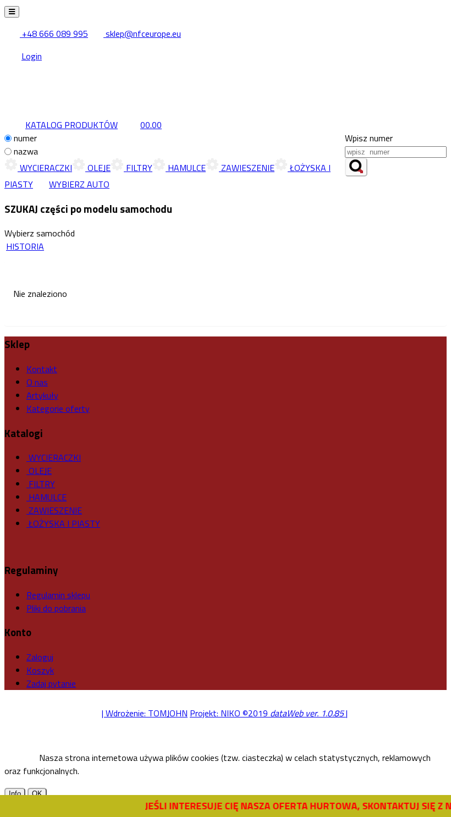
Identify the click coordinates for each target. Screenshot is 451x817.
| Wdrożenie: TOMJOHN (145, 713)
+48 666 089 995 (54, 33)
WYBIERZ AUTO (79, 184)
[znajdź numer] (356, 167)
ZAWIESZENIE (246, 167)
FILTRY (138, 167)
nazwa (26, 151)
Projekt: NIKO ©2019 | (269, 713)
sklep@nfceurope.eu (142, 33)
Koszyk (40, 670)
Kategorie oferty (58, 408)
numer (25, 138)
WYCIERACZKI (45, 167)
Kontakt (41, 369)
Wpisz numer (369, 138)
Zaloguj (39, 657)
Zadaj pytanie (51, 683)
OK (37, 794)
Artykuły (42, 395)
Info (15, 794)
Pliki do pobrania (56, 608)
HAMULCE (186, 167)
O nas (37, 382)
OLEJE (98, 167)
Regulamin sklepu (58, 594)
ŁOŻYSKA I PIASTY (63, 523)
